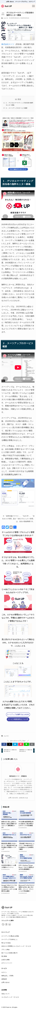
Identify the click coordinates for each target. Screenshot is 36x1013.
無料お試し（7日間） (7, 975)
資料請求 (4, 979)
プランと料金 (5, 949)
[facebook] (6, 924)
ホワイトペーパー (6, 963)
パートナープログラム (21, 1)
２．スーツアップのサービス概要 (16, 108)
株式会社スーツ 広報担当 (18, 776)
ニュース (6, 18)
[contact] (9, 924)
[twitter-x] (3, 924)
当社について (5, 993)
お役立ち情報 (5, 959)
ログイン (31, 1)
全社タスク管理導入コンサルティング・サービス (16, 946)
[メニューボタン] (33, 6)
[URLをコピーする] (32, 744)
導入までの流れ (6, 943)
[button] (4, 744)
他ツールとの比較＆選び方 (9, 953)
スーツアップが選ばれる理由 (10, 936)
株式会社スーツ (7, 44)
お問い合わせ (10, 1)
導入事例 (4, 956)
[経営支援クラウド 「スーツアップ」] (6, 6)
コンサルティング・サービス (10, 997)
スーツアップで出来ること (9, 939)
